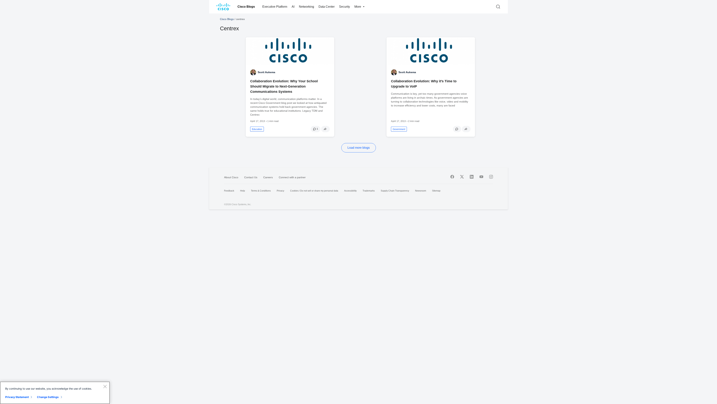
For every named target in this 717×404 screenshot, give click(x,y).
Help (242, 190)
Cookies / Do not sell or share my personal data (314, 190)
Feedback (229, 190)
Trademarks (369, 190)
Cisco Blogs (246, 6)
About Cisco (231, 177)
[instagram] (491, 177)
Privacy (280, 190)
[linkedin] (472, 177)
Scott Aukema (266, 72)
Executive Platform (274, 6)
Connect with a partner (292, 177)
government (399, 129)
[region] (55, 393)
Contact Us (250, 177)
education (257, 129)
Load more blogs (358, 147)
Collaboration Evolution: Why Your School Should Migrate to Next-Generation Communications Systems (284, 86)
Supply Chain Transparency (395, 190)
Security (344, 6)
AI (293, 6)
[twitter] (462, 177)
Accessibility (350, 190)
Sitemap (436, 190)
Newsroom (420, 190)
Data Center (327, 6)
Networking (306, 6)
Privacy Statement (17, 397)
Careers (268, 177)
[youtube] (481, 177)
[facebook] (452, 177)
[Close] (105, 386)
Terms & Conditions (261, 190)
